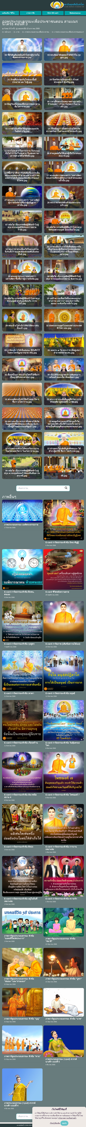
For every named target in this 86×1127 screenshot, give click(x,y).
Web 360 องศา (53, 13)
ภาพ (17, 32)
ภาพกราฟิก (30, 13)
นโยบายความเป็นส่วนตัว (67, 1118)
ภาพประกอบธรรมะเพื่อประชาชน (37, 32)
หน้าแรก (8, 32)
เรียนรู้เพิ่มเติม (55, 1123)
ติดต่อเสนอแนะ (75, 13)
